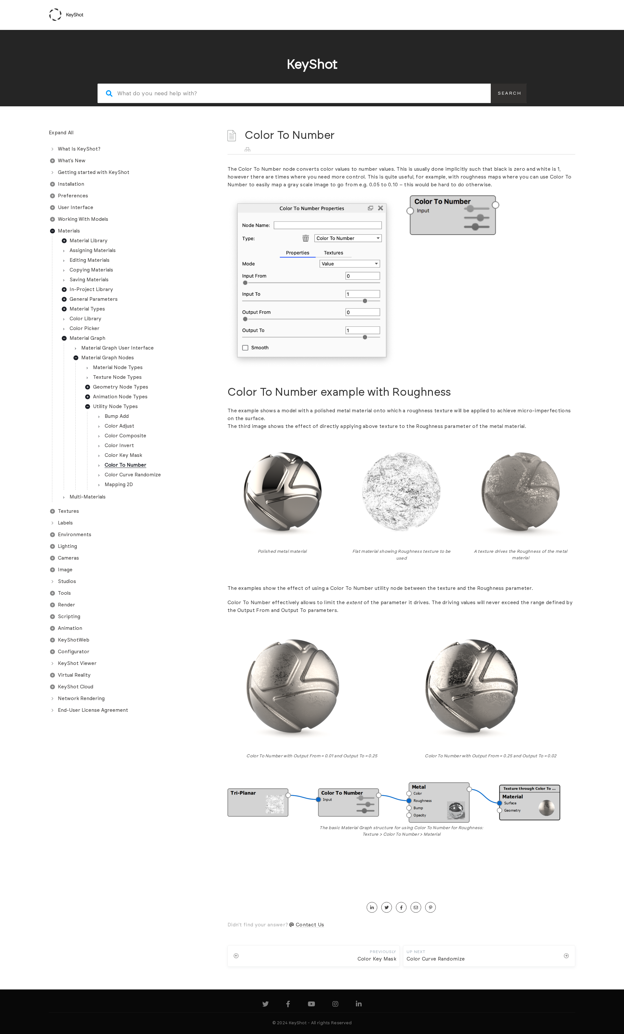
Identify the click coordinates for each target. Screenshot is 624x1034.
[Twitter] (265, 1005)
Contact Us (310, 924)
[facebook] (401, 907)
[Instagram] (335, 1005)
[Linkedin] (359, 1005)
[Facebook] (288, 1005)
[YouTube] (311, 1005)
